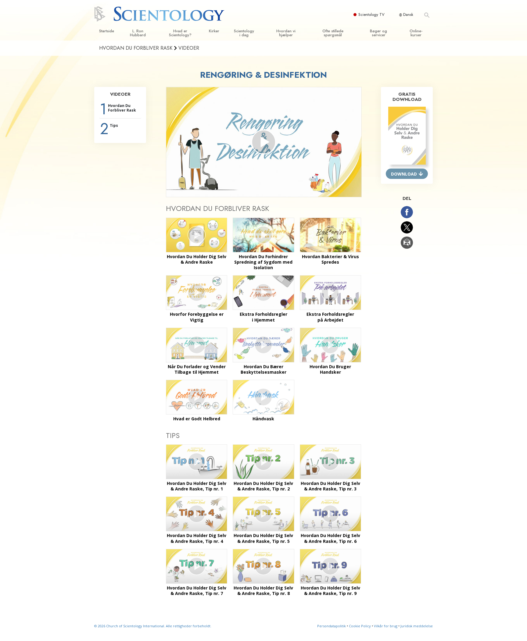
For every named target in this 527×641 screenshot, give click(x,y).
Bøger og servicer (378, 33)
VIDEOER (120, 94)
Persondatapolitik (331, 626)
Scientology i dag (244, 33)
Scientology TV (371, 14)
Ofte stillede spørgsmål (332, 33)
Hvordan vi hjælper (286, 33)
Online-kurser (416, 33)
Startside (106, 31)
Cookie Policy (360, 626)
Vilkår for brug (385, 626)
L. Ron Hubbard (138, 33)
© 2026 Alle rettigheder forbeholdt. (152, 626)
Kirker (214, 31)
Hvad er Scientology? (180, 33)
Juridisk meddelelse (416, 626)
